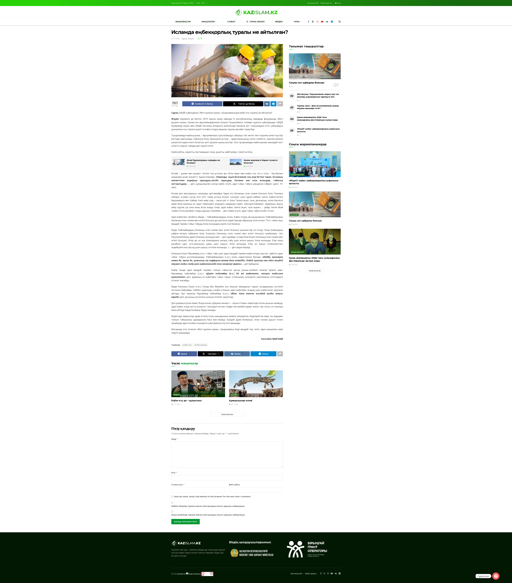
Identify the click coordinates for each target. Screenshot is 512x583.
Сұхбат (231, 21)
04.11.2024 (234, 404)
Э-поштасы (178, 484)
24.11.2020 (175, 38)
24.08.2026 (191, 166)
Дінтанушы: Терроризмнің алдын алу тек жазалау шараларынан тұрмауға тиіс (318, 95)
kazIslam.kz (181, 574)
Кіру (339, 3)
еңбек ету (187, 345)
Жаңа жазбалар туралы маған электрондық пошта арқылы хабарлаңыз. (208, 514)
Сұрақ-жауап (257, 21)
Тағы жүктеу (227, 414)
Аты (174, 472)
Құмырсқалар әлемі (240, 400)
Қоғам (234, 395)
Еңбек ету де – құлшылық (186, 400)
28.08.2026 (294, 187)
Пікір (174, 439)
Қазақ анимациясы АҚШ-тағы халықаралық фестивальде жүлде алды (317, 118)
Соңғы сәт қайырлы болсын (306, 82)
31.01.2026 (176, 404)
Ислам (294, 215)
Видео (279, 21)
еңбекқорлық (201, 345)
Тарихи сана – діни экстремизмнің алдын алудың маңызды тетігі (318, 107)
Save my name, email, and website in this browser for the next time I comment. (212, 496)
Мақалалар (208, 21)
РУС (203, 3)
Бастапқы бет (313, 3)
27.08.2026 (294, 224)
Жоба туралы (326, 3)
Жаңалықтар (183, 21)
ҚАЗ (198, 3)
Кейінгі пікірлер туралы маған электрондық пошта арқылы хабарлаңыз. (208, 506)
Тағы (296, 21)
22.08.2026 (249, 166)
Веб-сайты (234, 484)
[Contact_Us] (495, 576)
